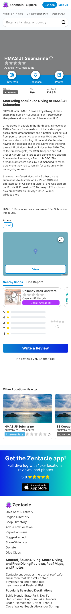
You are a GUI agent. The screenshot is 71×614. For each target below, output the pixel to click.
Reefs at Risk (35, 585)
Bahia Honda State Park (22, 595)
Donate (11, 547)
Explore (31, 5)
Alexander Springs (46, 606)
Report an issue (16, 532)
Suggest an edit (16, 537)
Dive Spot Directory (19, 512)
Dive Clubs (13, 552)
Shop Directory (16, 522)
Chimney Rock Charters (39, 291)
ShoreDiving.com (17, 542)
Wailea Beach (24, 606)
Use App (50, 4)
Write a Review (35, 348)
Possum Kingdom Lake (28, 599)
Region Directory (17, 517)
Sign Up (63, 4)
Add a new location (19, 527)
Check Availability (41, 302)
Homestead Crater (28, 603)
